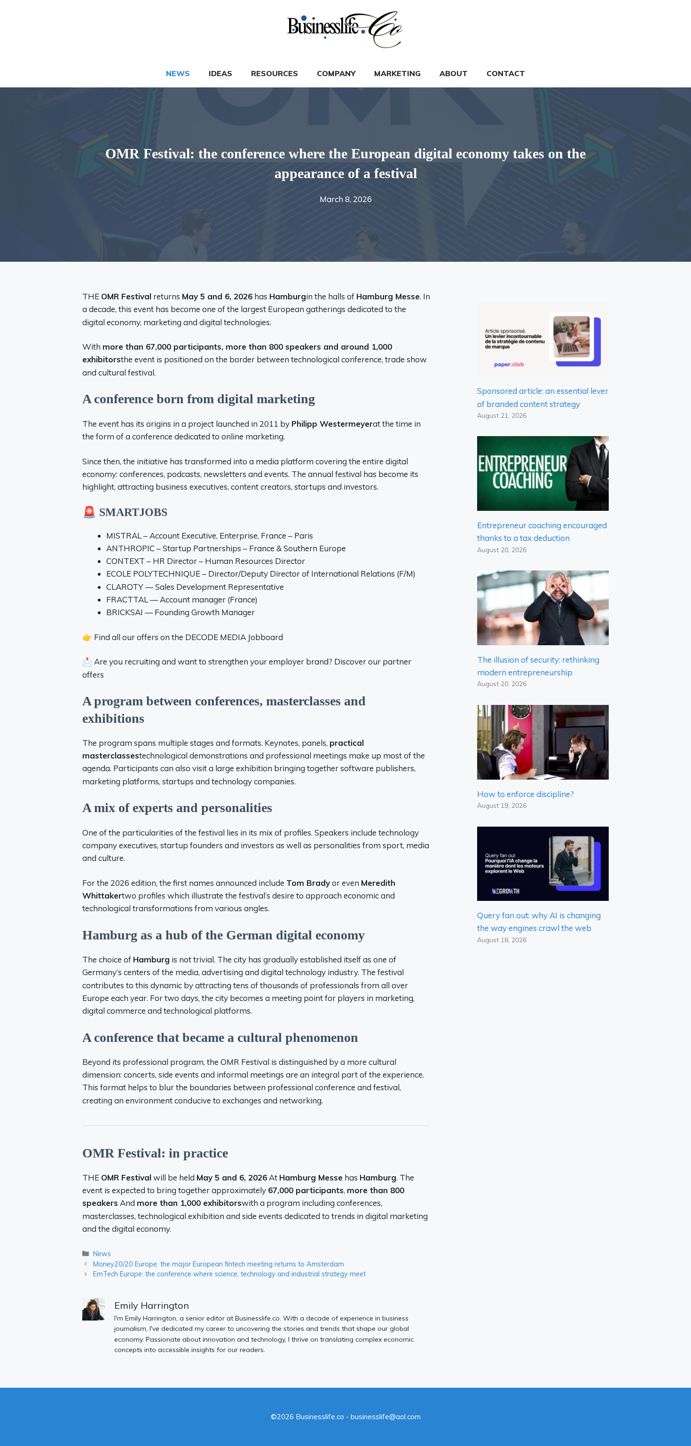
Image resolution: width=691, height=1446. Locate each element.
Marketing (397, 73)
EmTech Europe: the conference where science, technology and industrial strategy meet (229, 1273)
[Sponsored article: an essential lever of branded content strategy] (543, 370)
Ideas (220, 73)
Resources (274, 73)
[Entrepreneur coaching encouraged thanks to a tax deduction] (543, 504)
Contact (506, 73)
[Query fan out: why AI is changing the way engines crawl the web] (543, 894)
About (454, 73)
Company (336, 73)
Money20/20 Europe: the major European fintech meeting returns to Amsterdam (218, 1263)
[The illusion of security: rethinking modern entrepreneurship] (543, 639)
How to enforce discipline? (525, 794)
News (178, 73)
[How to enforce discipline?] (543, 773)
